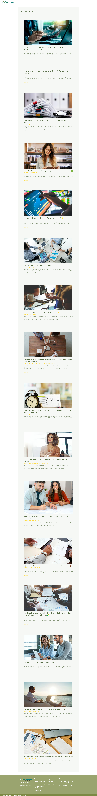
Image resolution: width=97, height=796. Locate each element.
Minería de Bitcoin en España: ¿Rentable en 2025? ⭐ (43, 218)
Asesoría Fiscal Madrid (35, 2)
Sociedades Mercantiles (43, 363)
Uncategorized (26, 51)
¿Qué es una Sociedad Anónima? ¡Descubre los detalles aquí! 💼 (47, 566)
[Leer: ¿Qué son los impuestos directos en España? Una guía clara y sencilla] (48, 105)
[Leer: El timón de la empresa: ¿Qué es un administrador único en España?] (48, 444)
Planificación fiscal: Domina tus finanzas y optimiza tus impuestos (48, 757)
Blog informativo (38, 790)
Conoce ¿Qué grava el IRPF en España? (38, 265)
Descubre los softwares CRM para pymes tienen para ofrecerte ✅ (48, 171)
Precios (59, 2)
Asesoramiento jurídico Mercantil (39, 787)
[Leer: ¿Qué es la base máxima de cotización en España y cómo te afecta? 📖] (48, 497)
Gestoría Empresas (35, 363)
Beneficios (55, 2)
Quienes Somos (48, 2)
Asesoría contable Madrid (40, 784)
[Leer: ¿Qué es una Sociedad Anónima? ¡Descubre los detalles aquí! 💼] (48, 550)
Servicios (42, 2)
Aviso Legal (50, 781)
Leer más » (26, 58)
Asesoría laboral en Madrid (40, 783)
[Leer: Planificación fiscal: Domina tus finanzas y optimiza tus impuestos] (48, 741)
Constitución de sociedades (40, 788)
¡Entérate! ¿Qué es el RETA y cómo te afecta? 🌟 (42, 312)
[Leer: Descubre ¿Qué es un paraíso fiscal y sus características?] (48, 694)
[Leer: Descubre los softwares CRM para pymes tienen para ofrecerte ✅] (48, 155)
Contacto (64, 2)
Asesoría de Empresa (27, 124)
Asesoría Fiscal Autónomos (40, 781)
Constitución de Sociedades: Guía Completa (40, 662)
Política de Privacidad (52, 783)
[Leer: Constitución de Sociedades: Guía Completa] (48, 647)
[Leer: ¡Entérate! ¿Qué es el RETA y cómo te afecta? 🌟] (48, 297)
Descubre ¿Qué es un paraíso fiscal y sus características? (45, 709)
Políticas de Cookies (52, 784)
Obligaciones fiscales (27, 74)
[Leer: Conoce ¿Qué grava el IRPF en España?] (48, 250)
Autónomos (26, 314)
